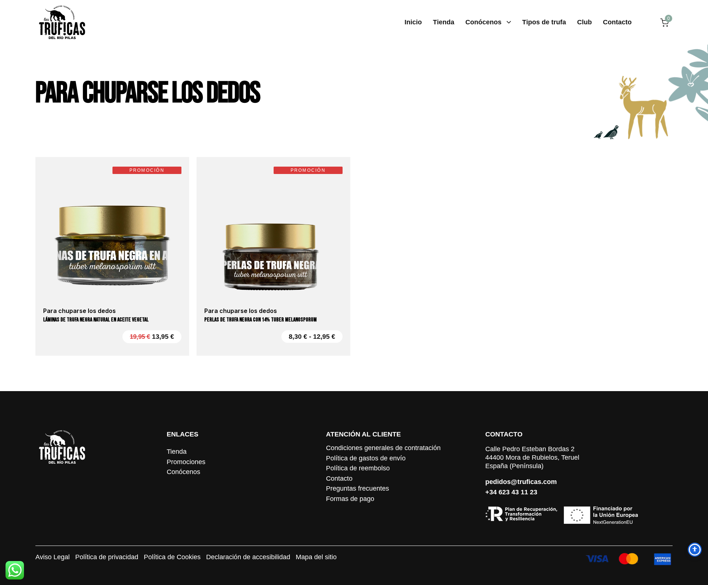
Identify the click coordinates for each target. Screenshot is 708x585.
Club (584, 22)
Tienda (443, 22)
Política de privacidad (106, 557)
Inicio (413, 22)
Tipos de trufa (544, 22)
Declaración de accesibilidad (248, 557)
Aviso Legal (52, 557)
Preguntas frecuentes (357, 488)
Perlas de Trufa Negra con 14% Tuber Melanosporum (260, 319)
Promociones (186, 462)
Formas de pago (350, 499)
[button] (112, 286)
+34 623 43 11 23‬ (511, 492)
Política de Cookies (172, 557)
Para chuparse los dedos (147, 93)
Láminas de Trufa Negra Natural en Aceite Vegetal (96, 319)
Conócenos (483, 22)
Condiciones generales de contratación (383, 448)
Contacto (617, 22)
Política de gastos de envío (366, 458)
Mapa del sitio (316, 557)
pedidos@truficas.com (521, 481)
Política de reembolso (358, 468)
